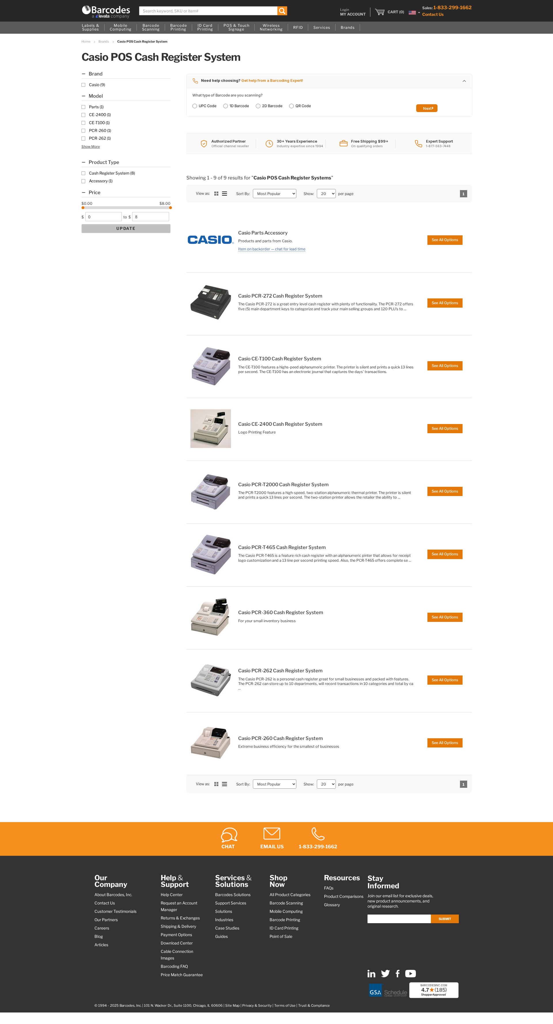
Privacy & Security (257, 1006)
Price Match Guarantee (182, 974)
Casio (97, 84)
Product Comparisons (343, 896)
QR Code (303, 106)
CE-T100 (99, 122)
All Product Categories (290, 894)
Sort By (242, 194)
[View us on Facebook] (397, 976)
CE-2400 (100, 114)
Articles (101, 944)
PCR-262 (100, 138)
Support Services (230, 903)
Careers (101, 928)
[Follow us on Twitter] (385, 976)
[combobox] (213, 10)
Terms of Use (285, 1006)
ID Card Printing (284, 928)
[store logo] (106, 12)
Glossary (332, 904)
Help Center (172, 894)
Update (126, 228)
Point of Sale (281, 936)
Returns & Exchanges (180, 918)
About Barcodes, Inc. (113, 894)
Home (86, 41)
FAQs (329, 888)
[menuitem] (90, 28)
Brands (104, 41)
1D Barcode (239, 106)
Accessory (101, 181)
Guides (221, 936)
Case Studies (227, 928)
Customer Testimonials (115, 911)
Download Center (177, 943)
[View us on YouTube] (410, 976)
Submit (445, 919)
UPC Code (207, 106)
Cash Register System (112, 173)
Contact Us (433, 14)
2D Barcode (272, 106)
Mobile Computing (286, 911)
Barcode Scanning (286, 903)
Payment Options (176, 934)
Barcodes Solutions (233, 894)
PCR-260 (100, 130)
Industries (224, 919)
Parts (96, 107)
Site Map (232, 1006)
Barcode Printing (285, 919)
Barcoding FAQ (174, 966)
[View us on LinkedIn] (371, 976)
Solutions (223, 911)
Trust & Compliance (314, 1006)
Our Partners (106, 919)
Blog (98, 936)
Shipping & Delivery (178, 926)
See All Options (445, 240)
